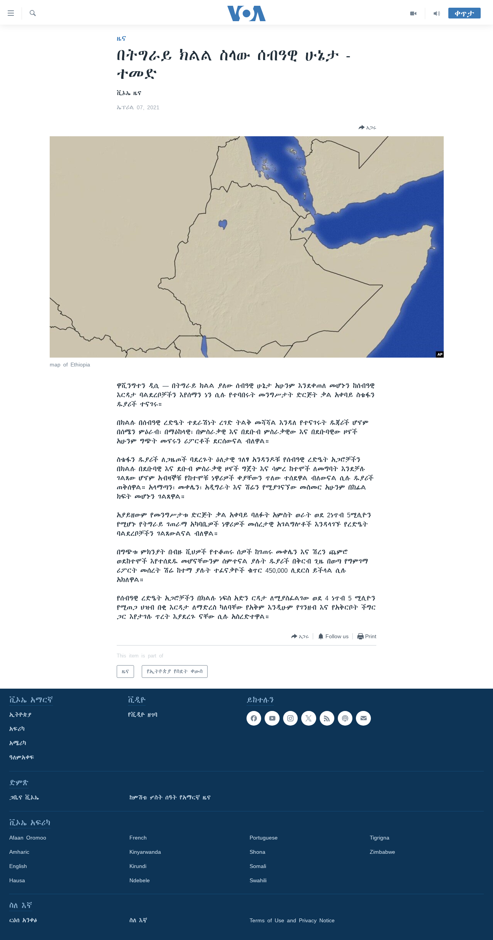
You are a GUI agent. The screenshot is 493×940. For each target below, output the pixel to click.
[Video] (413, 13)
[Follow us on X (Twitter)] (308, 718)
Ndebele (139, 880)
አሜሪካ (17, 743)
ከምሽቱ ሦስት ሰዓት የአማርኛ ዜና (170, 797)
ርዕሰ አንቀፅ (23, 920)
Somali (258, 866)
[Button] (367, 127)
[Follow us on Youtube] (272, 718)
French (138, 837)
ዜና (121, 38)
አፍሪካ (17, 729)
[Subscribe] (363, 718)
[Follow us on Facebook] (253, 718)
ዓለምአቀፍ (21, 757)
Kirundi (137, 866)
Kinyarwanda (145, 851)
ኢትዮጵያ (20, 714)
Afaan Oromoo (27, 837)
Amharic (19, 851)
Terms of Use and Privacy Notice (292, 920)
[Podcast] (345, 718)
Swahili (258, 880)
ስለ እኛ (138, 920)
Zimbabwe (382, 851)
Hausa (17, 880)
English (18, 866)
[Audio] (436, 13)
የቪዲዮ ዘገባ (143, 714)
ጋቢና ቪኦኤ (24, 797)
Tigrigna (379, 837)
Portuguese (264, 837)
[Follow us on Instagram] (290, 718)
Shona (257, 851)
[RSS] (327, 718)
